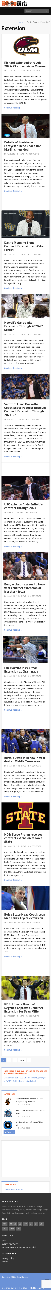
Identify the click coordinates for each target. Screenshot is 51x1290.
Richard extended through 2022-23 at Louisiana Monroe (25, 64)
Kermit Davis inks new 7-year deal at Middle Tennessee (24, 759)
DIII (41, 1224)
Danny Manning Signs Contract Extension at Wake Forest (24, 246)
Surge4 (16, 1288)
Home (20, 22)
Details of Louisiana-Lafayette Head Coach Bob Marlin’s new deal (22, 146)
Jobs (4, 1240)
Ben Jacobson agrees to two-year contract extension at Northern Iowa (24, 588)
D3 (25, 1224)
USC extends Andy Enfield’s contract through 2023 (23, 506)
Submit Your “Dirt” (10, 1244)
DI (31, 1224)
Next (22, 1060)
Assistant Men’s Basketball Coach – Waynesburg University (30, 1100)
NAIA (12, 1228)
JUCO (5, 1228)
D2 (20, 1224)
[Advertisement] (27, 203)
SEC (19, 1228)
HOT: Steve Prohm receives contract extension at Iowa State (23, 838)
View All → (9, 1132)
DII (36, 1224)
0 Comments (35, 70)
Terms (5, 1261)
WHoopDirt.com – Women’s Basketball (19, 1247)
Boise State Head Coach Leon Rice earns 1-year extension (24, 916)
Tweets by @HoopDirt (13, 1189)
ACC (4, 1224)
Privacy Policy (8, 1258)
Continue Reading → (13, 107)
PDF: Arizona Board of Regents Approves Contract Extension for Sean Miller (23, 1008)
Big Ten (13, 1224)
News (23, 70)
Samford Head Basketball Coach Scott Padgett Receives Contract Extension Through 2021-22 (25, 409)
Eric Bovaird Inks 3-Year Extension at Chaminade (21, 669)
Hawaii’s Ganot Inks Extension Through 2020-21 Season (23, 326)
